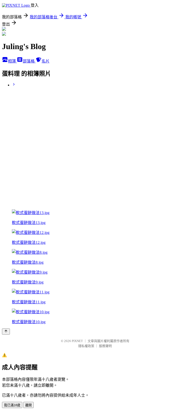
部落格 (29, 61)
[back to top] (6, 331)
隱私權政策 (86, 346)
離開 (28, 405)
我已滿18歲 (12, 405)
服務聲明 (105, 346)
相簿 (12, 61)
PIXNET (77, 341)
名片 (45, 61)
